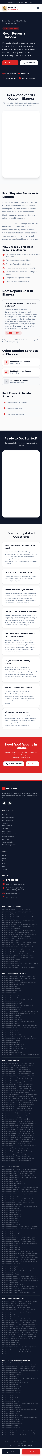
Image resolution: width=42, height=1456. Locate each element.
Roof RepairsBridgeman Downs (11, 1075)
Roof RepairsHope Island (9, 936)
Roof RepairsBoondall (8, 1073)
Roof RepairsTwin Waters (9, 1350)
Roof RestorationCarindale (27, 1193)
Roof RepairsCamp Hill (26, 1079)
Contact (4, 869)
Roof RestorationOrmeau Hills (28, 1027)
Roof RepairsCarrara (28, 920)
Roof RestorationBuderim (9, 1370)
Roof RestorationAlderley (9, 1171)
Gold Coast (11, 21)
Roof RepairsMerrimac (29, 942)
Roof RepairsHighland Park (10, 934)
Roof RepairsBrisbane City (10, 1077)
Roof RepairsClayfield (26, 1088)
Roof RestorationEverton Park (11, 1206)
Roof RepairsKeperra (24, 1116)
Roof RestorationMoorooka (10, 1245)
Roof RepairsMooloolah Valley (29, 1330)
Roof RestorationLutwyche (27, 1239)
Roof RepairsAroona (31, 1301)
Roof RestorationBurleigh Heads (11, 988)
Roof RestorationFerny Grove (10, 1208)
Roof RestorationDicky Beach (11, 1378)
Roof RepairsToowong (25, 1151)
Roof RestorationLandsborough (11, 1390)
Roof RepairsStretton (24, 1143)
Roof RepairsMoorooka (9, 1123)
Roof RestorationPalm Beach (10, 1033)
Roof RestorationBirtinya (28, 1366)
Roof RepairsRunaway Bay (10, 957)
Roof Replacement (8, 817)
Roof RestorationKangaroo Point (11, 1234)
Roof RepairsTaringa (23, 1147)
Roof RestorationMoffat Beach (11, 1401)
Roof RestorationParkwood (10, 1037)
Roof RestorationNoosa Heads (11, 1411)
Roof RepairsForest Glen (9, 1315)
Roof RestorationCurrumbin (29, 1000)
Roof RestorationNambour (28, 1409)
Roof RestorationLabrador (25, 1013)
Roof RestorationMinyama (10, 1400)
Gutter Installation (7, 842)
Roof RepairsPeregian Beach (10, 1342)
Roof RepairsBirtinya (8, 1305)
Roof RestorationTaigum (9, 1276)
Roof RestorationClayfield (29, 1199)
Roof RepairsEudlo (25, 1313)
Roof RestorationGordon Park (11, 1220)
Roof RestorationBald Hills (10, 1175)
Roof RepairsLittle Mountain (10, 1322)
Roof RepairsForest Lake (9, 1100)
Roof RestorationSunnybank (10, 1273)
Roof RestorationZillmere (27, 1292)
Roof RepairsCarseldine (9, 1084)
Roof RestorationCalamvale (10, 1189)
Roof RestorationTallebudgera (11, 1046)
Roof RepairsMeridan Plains (10, 1326)
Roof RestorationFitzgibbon (10, 1212)
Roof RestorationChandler (29, 1195)
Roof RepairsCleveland (9, 1090)
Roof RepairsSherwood (9, 1137)
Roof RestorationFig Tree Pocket (12, 1210)
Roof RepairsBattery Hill (9, 1303)
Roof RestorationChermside (10, 1199)
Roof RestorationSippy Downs (11, 1427)
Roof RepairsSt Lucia (26, 1141)
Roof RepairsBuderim (24, 1307)
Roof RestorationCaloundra (28, 1370)
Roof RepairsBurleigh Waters (10, 920)
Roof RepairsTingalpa (8, 1151)
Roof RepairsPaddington (24, 1127)
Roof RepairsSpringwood (9, 1141)
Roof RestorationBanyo (27, 1175)
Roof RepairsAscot (7, 1067)
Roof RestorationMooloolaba (29, 1403)
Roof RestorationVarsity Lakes (11, 1054)
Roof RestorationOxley (26, 1251)
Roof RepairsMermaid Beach (10, 940)
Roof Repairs (21, 21)
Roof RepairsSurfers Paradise (11, 959)
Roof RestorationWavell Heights (11, 1284)
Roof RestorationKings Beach (11, 1388)
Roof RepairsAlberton (8, 909)
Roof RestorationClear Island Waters (12, 994)
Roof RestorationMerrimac (10, 1021)
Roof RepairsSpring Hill (28, 1139)
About (4, 858)
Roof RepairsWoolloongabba (25, 1158)
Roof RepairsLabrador (8, 938)
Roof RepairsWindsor (23, 1156)
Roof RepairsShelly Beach (10, 1346)
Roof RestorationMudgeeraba (11, 1025)
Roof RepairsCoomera (9, 926)
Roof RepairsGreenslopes (26, 1104)
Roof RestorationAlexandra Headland (13, 1363)
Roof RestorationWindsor (9, 1288)
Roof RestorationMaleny (9, 1394)
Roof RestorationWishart (27, 1288)
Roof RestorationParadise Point (11, 1035)
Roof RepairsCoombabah (27, 924)
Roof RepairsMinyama (28, 1326)
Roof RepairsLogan (8, 1118)
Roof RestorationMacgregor (10, 1241)
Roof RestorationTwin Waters (29, 1431)
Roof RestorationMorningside (11, 1247)
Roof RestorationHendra (9, 1228)
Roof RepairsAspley (22, 1067)
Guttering (5, 823)
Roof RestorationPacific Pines (11, 1031)
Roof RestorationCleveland (10, 1201)
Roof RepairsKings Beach (9, 1320)
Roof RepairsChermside (9, 1088)
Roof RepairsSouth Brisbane (10, 1139)
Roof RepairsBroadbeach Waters (11, 917)
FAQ (3, 866)
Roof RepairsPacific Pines (26, 950)
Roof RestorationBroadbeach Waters (13, 984)
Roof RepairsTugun (30, 963)
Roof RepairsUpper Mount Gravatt (12, 1153)
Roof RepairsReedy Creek (10, 955)
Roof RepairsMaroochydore (27, 1324)
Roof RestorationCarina (9, 1193)
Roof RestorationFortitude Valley (11, 1216)
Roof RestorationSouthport (10, 1042)
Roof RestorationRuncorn (9, 1259)
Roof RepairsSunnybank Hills (28, 1145)
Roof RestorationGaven (26, 1005)
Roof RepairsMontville (27, 1328)
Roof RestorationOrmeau (9, 1027)
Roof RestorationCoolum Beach (11, 1374)
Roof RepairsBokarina (23, 1305)
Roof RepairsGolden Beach (10, 1319)
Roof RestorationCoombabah (11, 998)
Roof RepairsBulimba (27, 1077)
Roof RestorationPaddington (10, 1253)
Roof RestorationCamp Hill (29, 1189)
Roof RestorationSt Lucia (29, 1269)
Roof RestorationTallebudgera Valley (13, 1048)
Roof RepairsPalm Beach (9, 952)
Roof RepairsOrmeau (8, 948)
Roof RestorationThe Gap (28, 1278)
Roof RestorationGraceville (10, 1222)
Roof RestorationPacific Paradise (12, 1415)
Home (4, 21)
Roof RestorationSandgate (10, 1261)
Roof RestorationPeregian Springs (12, 1423)
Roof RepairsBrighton (30, 1075)
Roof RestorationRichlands (27, 1255)
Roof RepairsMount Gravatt (10, 1125)
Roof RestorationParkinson (30, 1253)
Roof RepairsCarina (8, 1083)
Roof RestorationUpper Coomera (12, 1052)
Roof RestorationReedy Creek (11, 1038)
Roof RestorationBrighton (9, 1185)
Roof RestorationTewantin (10, 1431)
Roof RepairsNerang (27, 946)
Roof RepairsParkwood (9, 954)
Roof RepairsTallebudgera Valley (12, 963)
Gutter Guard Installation (10, 834)
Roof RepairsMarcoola (9, 1324)
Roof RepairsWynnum (8, 1160)
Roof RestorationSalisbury (27, 1259)
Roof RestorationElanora (9, 1005)
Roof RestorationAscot (9, 1173)
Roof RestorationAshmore (10, 978)
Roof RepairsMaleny (28, 1322)
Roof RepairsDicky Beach (9, 1313)
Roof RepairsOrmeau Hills (25, 948)
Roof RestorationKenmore (10, 1237)
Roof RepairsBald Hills (8, 1069)
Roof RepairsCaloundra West (27, 1309)
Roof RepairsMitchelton (26, 1121)
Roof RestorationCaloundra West (11, 1372)
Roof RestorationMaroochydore (11, 1396)
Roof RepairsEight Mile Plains (10, 1094)
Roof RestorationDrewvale (26, 1202)
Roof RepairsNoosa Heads (26, 1334)
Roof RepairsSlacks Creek (27, 1137)
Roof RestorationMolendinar (10, 1023)
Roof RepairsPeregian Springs (11, 1344)
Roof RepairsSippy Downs (28, 1346)
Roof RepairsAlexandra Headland (12, 1301)
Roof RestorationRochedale (29, 1257)
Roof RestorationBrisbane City (11, 1187)
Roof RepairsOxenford (9, 950)
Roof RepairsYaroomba (9, 1354)
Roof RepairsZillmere (24, 1160)
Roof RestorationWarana (9, 1433)
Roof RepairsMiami (8, 944)
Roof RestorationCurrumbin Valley (12, 1002)
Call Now (11, 1452)
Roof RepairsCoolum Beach (10, 1311)
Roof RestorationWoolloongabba (12, 1290)
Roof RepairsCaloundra (9, 1309)
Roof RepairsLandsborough (28, 1320)
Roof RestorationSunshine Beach (12, 1429)
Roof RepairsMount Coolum (10, 1332)
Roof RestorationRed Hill (9, 1255)
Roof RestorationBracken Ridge (11, 1181)
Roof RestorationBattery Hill (28, 1365)
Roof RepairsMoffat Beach (10, 1328)
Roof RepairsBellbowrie (9, 1071)
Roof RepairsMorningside (26, 1123)
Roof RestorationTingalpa (9, 1280)
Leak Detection (7, 826)
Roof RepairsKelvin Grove (25, 1114)
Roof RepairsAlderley (8, 1065)
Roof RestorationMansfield (10, 1243)
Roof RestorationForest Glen (10, 1380)
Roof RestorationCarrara (9, 992)
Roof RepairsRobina (27, 955)
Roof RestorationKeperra (28, 1237)
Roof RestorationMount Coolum (11, 1407)
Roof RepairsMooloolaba (9, 1330)
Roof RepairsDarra (7, 1092)
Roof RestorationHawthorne (29, 1226)
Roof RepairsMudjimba (28, 1332)
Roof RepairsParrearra (26, 1338)
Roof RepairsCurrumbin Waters (11, 930)
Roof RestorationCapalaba (29, 1191)
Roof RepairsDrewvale (22, 1092)
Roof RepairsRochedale (9, 1133)
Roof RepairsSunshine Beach (10, 1348)
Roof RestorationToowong (28, 1280)
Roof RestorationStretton (27, 1271)
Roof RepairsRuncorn (25, 1133)
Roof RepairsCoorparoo (26, 1090)
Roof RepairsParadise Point (28, 952)
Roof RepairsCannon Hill (9, 1081)
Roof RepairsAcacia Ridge (10, 1063)
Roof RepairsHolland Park (9, 1110)
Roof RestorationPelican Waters (11, 1419)
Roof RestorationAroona (9, 1365)
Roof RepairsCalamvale (9, 1079)
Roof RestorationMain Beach (10, 1015)
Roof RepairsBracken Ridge (26, 1073)
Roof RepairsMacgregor (9, 1120)
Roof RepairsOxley (8, 1127)
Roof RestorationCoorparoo (29, 1201)
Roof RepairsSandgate (25, 1135)
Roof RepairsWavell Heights (10, 1155)
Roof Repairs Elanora (10, 24)
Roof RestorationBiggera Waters (11, 980)
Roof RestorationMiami (27, 1021)
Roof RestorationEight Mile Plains (12, 1204)
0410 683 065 (28, 62)
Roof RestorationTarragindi (10, 1278)
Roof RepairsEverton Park (30, 1094)
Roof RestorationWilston (28, 1286)
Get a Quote (30, 2)
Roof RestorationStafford (9, 1271)
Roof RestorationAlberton (9, 976)
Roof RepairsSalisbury (8, 1135)
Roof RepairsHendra (8, 1108)
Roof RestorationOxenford (10, 1029)
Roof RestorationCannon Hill (10, 1191)
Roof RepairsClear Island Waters (11, 922)
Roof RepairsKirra (25, 936)
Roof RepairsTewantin (28, 1348)
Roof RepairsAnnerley (24, 1065)
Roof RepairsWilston (8, 1156)
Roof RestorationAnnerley (27, 1171)
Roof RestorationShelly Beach (11, 1425)
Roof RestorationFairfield (30, 1206)
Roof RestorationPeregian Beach (11, 1421)
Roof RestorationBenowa (28, 978)
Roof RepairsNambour (8, 1334)
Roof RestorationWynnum (9, 1292)
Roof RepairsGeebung (9, 1102)
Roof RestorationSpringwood (10, 1269)
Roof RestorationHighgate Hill (28, 1228)
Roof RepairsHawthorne (25, 1106)
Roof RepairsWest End (28, 1155)
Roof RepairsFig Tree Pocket (10, 1098)
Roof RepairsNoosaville (9, 1336)
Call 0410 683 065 (14, 764)
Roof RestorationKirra (8, 1013)
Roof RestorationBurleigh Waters (11, 990)
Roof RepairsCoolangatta (9, 924)
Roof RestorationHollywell (10, 1011)
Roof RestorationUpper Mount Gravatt (13, 1282)
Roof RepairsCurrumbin (25, 926)
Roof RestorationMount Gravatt (11, 1249)
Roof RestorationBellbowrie (10, 1177)
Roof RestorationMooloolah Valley (12, 1405)
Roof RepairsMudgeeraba (10, 946)
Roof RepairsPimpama (25, 954)
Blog (3, 863)
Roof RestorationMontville (10, 1403)
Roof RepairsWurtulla (25, 1352)
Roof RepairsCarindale (23, 1083)
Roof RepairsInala (25, 1110)
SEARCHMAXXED (27, 1446)
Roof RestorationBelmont (29, 1177)
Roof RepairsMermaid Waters (11, 942)
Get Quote (31, 1452)
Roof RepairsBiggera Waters (10, 913)
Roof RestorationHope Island (29, 1011)
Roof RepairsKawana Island (29, 1319)
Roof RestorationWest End (10, 1286)
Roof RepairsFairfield (8, 1096)
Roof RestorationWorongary (31, 1054)
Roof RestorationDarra (8, 1202)
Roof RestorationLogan (9, 1239)
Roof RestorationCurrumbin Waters (12, 1003)
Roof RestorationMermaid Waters (12, 1019)
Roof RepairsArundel (24, 909)
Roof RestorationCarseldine (10, 1195)
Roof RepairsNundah (27, 1125)
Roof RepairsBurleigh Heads (10, 919)
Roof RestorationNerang (30, 1025)
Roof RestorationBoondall (9, 1179)
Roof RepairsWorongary (28, 967)
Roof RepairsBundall (31, 917)
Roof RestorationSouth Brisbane (11, 1265)
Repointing (5, 839)
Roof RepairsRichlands (9, 1131)
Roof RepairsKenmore (8, 1116)
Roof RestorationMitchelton (29, 1243)
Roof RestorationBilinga (9, 982)
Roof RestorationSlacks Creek (11, 1263)
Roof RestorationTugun (9, 1050)
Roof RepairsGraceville (9, 1104)
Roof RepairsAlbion (26, 1063)
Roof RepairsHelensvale (24, 932)
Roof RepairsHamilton (8, 1106)
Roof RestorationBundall (9, 986)
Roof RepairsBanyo (24, 1069)
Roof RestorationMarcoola (27, 1394)
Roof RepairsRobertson (26, 1131)
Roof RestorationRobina (30, 1038)
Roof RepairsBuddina (8, 1307)
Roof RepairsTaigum (8, 1147)
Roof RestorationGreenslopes (11, 1224)
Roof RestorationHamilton (9, 1226)
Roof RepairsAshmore (8, 911)
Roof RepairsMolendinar (24, 944)
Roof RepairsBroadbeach (9, 915)
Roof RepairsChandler (25, 1084)
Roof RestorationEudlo (29, 1378)
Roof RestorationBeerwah (9, 1366)
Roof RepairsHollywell (27, 934)
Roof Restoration (7, 820)
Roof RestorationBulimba (30, 1187)
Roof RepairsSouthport (27, 957)
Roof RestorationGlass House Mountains (14, 1382)
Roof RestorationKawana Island (11, 1386)
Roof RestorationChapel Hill (10, 1197)
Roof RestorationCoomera (10, 1000)
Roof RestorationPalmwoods (10, 1417)
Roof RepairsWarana (26, 1350)
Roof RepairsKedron (8, 1114)
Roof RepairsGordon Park (26, 1102)
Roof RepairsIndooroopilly (10, 1112)
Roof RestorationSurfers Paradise (12, 1044)
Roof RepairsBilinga (28, 913)
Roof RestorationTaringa (27, 1276)
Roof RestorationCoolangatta (10, 996)
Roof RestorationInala (29, 1230)
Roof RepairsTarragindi (9, 1149)
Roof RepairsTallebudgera (10, 961)
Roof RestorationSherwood (29, 1261)
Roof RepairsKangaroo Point (29, 1112)
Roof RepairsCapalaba (26, 1081)
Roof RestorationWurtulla (9, 1435)
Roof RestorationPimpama (29, 1037)
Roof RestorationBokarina (9, 1368)
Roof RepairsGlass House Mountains (13, 1317)
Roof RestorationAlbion (30, 1169)
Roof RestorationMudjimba (10, 1409)
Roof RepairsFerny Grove (25, 1096)
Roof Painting (6, 831)
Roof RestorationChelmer (29, 1197)
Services (5, 861)
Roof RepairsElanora (29, 930)
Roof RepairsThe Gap (25, 1149)
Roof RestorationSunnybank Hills (11, 1274)
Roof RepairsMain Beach (25, 938)
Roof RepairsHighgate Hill (25, 1108)
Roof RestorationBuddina (27, 1368)
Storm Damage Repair (9, 845)
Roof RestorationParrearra (30, 1417)
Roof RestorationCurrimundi (10, 1376)
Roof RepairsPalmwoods (9, 1338)
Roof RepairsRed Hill (25, 1129)
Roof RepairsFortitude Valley (28, 1100)
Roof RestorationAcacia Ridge (11, 1169)
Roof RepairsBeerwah (25, 1303)
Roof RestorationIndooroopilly (11, 1232)
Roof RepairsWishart (8, 1158)
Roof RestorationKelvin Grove (28, 1236)
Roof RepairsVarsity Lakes (10, 967)
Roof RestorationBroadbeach (27, 982)
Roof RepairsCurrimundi (29, 1311)
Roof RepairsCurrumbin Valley (11, 928)
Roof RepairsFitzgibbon (29, 1098)
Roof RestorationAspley (26, 1173)
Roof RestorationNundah (9, 1251)
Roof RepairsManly (25, 1120)
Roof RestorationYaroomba (28, 1435)
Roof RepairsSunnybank (9, 1145)
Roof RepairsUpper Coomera (10, 965)
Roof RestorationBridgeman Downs (12, 1183)
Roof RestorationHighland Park (11, 1009)
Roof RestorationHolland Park (11, 1230)
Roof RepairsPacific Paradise (27, 1336)
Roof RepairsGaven (8, 932)
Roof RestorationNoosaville (10, 1413)
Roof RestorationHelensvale (10, 1007)
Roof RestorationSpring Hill (10, 1267)
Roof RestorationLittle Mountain (11, 1392)
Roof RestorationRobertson (10, 1257)
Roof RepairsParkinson (9, 1129)
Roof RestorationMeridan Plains (11, 1398)
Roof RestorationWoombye (28, 1433)
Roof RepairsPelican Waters (10, 1340)
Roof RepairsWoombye (9, 1352)
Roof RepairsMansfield (9, 1121)
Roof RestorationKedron (9, 1236)
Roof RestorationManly (28, 1241)
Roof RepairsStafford (8, 1143)
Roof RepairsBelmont (25, 1071)
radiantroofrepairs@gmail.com (15, 884)
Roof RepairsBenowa (24, 911)
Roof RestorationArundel (27, 976)
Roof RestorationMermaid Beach (11, 1017)
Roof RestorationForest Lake (10, 1214)
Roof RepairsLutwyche (23, 1118)
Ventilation (5, 828)
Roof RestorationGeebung (10, 1218)
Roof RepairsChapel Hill (9, 1086)
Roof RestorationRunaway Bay (11, 1040)
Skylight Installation (8, 836)
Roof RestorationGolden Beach (11, 1384)
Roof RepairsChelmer (25, 1086)
